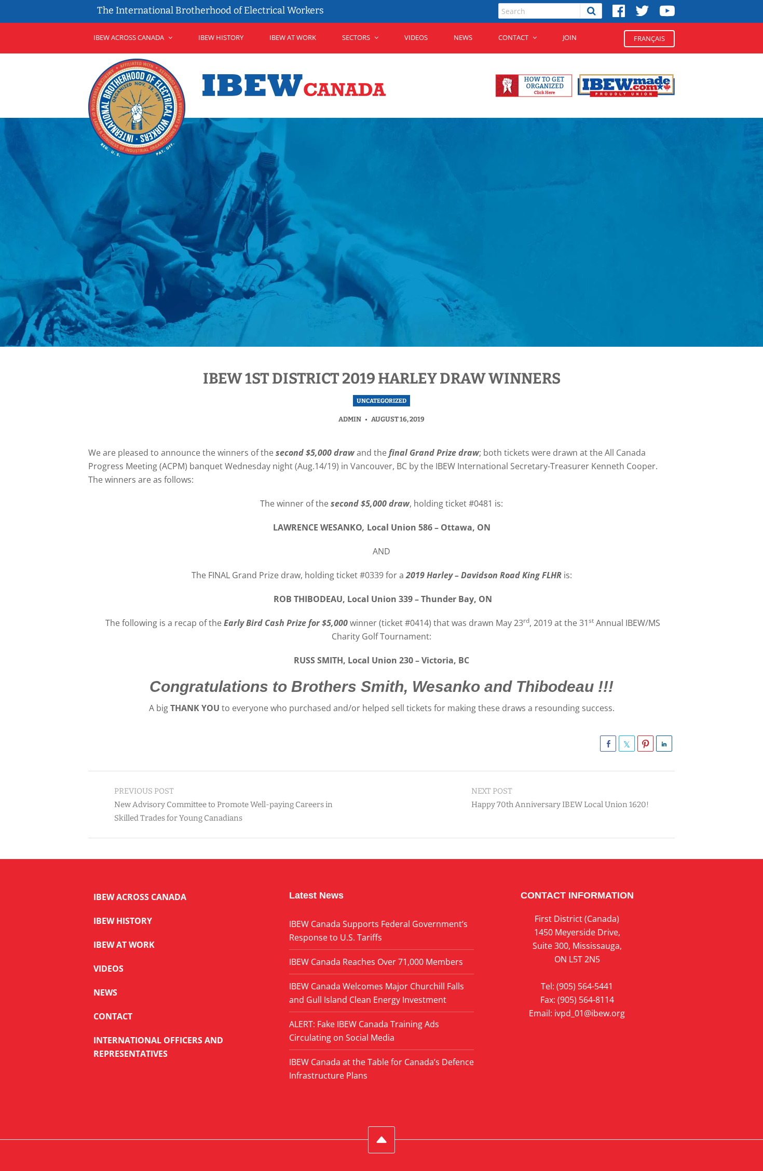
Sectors (356, 37)
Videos (416, 37)
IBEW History (220, 37)
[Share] (608, 744)
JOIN (570, 37)
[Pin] (645, 744)
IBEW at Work (292, 37)
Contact (513, 37)
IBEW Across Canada (128, 37)
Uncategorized (381, 400)
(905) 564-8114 (585, 999)
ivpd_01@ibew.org (589, 1013)
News (463, 37)
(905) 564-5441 (584, 986)
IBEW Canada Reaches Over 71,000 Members (376, 962)
